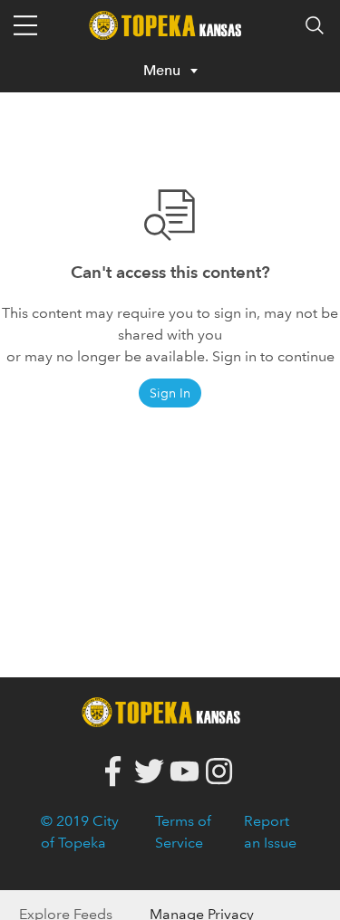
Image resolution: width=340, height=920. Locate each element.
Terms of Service (183, 831)
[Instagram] (220, 772)
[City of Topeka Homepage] (166, 710)
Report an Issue (270, 831)
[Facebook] (114, 772)
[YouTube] (184, 772)
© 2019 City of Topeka (80, 831)
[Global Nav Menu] (25, 25)
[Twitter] (149, 772)
